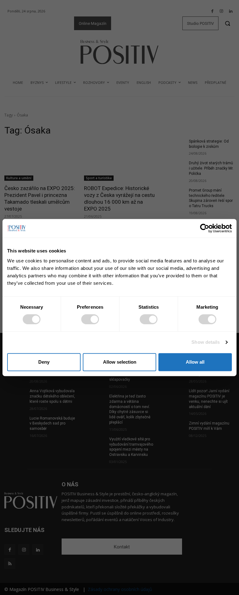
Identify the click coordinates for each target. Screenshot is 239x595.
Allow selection (119, 362)
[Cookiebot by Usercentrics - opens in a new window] (204, 228)
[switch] (90, 319)
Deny (43, 362)
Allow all (195, 362)
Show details (205, 342)
